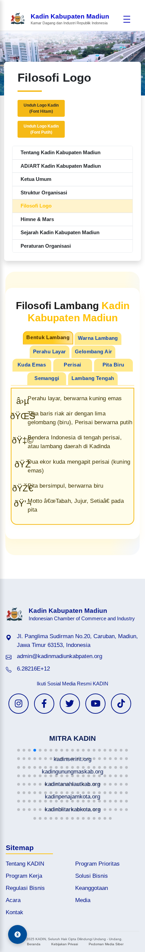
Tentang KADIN (25, 864)
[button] (18, 750)
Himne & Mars (37, 219)
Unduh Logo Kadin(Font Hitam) (41, 108)
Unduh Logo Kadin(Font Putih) (41, 129)
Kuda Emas (32, 365)
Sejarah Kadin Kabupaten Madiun (60, 232)
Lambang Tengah (92, 378)
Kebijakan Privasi (64, 944)
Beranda (33, 944)
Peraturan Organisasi (46, 246)
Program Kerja (24, 876)
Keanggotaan (91, 888)
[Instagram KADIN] (18, 703)
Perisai (72, 365)
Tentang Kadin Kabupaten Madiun (60, 152)
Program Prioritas (97, 864)
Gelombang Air (93, 351)
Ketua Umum (36, 179)
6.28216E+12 (33, 668)
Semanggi (46, 378)
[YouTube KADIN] (95, 703)
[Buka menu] (127, 19)
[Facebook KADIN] (44, 703)
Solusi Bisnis (91, 876)
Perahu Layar (49, 351)
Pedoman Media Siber (106, 944)
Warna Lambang (98, 338)
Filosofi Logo (36, 206)
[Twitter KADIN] (70, 703)
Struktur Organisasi (44, 192)
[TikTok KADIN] (121, 703)
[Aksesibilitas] (17, 934)
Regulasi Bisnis (25, 888)
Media (82, 900)
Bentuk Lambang (48, 337)
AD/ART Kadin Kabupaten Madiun (61, 166)
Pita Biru (113, 365)
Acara (13, 900)
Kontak (14, 912)
